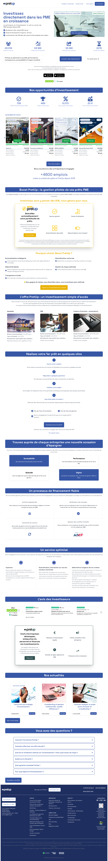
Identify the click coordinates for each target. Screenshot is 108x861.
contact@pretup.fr (7, 814)
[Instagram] (103, 800)
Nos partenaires (101, 788)
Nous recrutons (88, 791)
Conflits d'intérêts (35, 833)
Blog (50, 824)
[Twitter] (99, 800)
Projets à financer (68, 4)
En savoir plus (92, 59)
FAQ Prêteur (33, 808)
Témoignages (71, 817)
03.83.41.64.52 (6, 811)
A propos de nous (88, 788)
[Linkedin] (101, 800)
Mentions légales (53, 815)
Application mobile (54, 826)
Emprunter (79, 4)
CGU (50, 819)
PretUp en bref (72, 813)
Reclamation (71, 822)
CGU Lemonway (53, 821)
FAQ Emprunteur (53, 806)
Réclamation (33, 835)
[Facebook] (97, 800)
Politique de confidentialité (56, 817)
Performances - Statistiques (75, 811)
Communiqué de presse (74, 820)
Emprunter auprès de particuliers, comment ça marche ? (55, 802)
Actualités (70, 804)
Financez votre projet (54, 808)
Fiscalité (70, 808)
